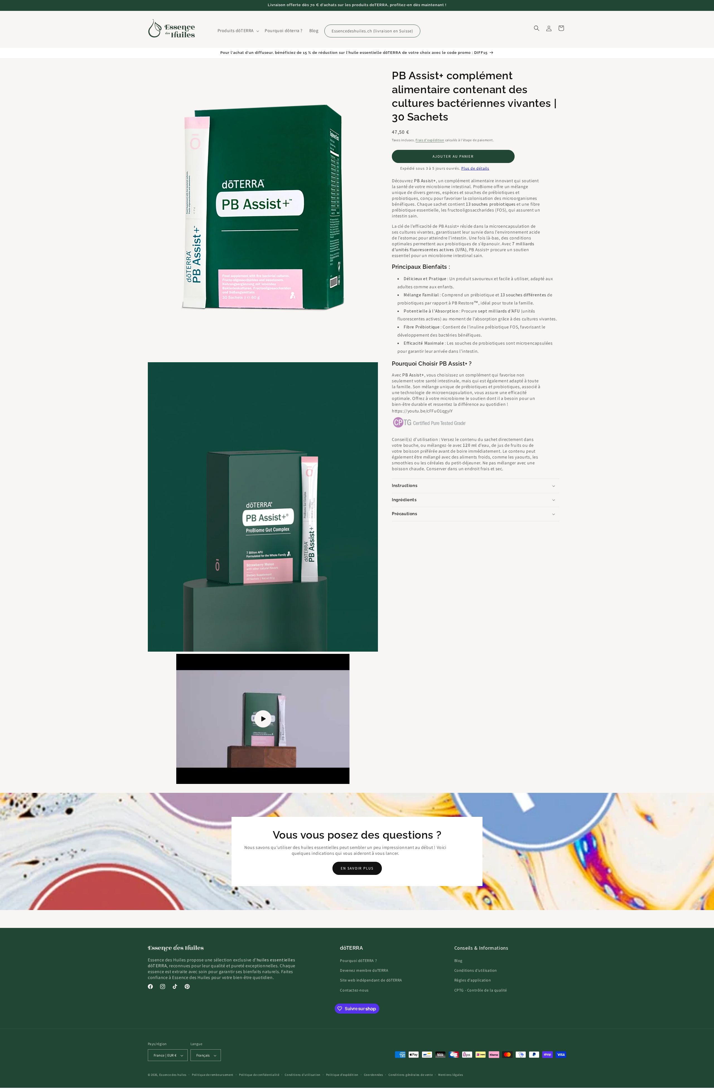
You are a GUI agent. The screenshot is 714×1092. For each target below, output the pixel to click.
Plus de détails (475, 168)
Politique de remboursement (212, 1075)
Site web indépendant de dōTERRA (371, 980)
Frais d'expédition (430, 140)
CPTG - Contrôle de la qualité (480, 990)
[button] (238, 31)
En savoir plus (357, 868)
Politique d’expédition (342, 1075)
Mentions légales (450, 1075)
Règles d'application (472, 980)
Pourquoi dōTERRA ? (358, 960)
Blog (458, 960)
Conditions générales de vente (411, 1075)
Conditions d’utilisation (302, 1075)
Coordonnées (373, 1075)
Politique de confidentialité (259, 1075)
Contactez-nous (354, 990)
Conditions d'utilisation (475, 970)
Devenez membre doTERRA (364, 970)
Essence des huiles (173, 1075)
